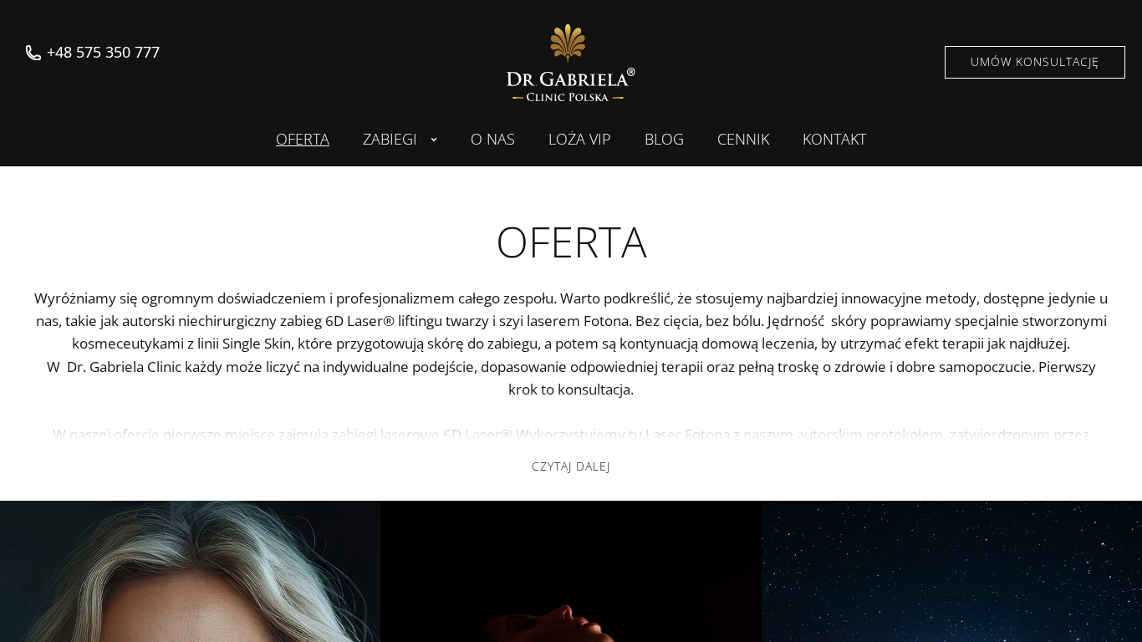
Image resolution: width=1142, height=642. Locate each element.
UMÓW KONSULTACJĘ (1035, 61)
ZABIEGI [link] (390, 139)
